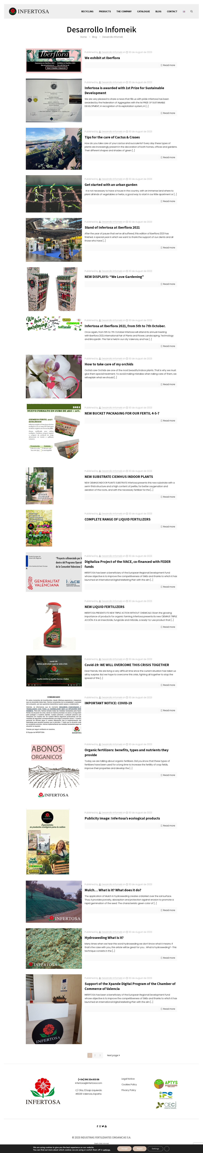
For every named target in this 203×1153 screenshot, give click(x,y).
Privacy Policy (129, 1090)
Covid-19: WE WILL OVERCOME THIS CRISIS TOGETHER (127, 664)
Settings (155, 1148)
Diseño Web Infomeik (101, 1144)
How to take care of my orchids (109, 364)
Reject (139, 1148)
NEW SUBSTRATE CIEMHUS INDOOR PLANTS (119, 476)
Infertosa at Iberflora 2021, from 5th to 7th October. (125, 325)
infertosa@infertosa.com (88, 1083)
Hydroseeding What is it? (104, 937)
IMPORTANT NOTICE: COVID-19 (108, 703)
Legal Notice (128, 1079)
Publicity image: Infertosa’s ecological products (122, 818)
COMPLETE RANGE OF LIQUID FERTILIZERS (118, 519)
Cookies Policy (129, 1084)
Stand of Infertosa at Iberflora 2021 (112, 227)
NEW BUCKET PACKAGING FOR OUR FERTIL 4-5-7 (122, 413)
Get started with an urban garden (111, 184)
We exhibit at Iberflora (102, 57)
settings (106, 1150)
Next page (112, 1055)
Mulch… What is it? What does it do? (113, 890)
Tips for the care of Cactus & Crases (112, 137)
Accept (124, 1148)
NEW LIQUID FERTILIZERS (104, 606)
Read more (169, 65)
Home (83, 36)
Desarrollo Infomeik (112, 52)
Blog (94, 36)
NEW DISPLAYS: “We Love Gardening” (114, 276)
